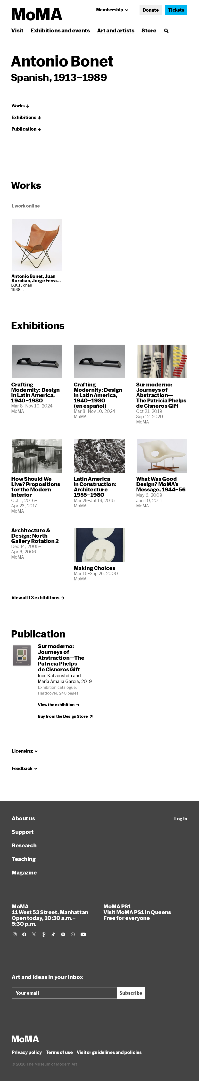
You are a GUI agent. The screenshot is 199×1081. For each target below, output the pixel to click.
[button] (21, 106)
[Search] (166, 30)
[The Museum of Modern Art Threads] (44, 934)
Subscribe (130, 993)
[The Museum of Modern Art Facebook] (24, 934)
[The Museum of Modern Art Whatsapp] (73, 934)
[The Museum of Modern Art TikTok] (53, 934)
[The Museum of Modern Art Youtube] (83, 934)
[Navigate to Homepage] (37, 14)
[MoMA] (25, 1039)
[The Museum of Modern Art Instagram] (14, 934)
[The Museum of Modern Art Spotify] (63, 934)
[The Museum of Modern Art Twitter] (34, 934)
